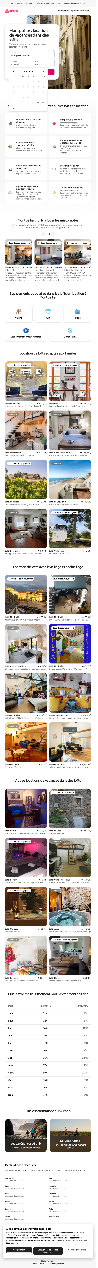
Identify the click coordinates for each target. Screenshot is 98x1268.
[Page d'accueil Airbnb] (11, 11)
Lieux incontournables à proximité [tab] (71, 1170)
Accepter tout (19, 1250)
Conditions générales (55, 1264)
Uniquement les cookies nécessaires (48, 1251)
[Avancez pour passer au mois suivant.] (43, 71)
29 (38, 103)
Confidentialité (38, 1264)
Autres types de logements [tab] (41, 1170)
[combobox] (31, 55)
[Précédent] (43, 234)
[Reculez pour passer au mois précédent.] (14, 71)
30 (43, 103)
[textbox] (20, 64)
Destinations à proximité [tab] (15, 1170)
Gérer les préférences (77, 1250)
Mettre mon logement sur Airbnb (73, 10)
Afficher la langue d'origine (74, 3)
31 (13, 108)
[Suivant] (53, 234)
